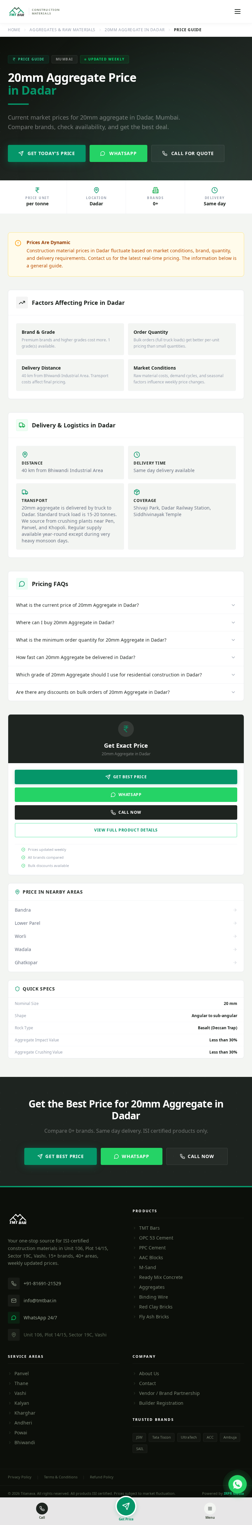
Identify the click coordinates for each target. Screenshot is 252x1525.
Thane (21, 1383)
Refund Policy (102, 1476)
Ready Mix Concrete (161, 1277)
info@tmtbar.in (40, 1300)
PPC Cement (152, 1247)
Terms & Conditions (60, 1476)
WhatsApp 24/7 (40, 1317)
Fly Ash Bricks (154, 1316)
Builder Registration (161, 1403)
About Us (149, 1373)
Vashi (20, 1393)
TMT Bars (149, 1228)
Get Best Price (130, 777)
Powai (20, 1432)
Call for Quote (192, 153)
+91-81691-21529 (42, 1283)
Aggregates (152, 1287)
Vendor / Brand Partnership (169, 1393)
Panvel (21, 1373)
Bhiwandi (24, 1442)
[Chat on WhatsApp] (237, 1484)
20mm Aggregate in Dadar (135, 30)
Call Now (129, 812)
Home (14, 30)
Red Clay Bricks (156, 1307)
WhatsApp (123, 153)
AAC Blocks (151, 1257)
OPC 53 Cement (156, 1238)
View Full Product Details (126, 830)
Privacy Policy (20, 1476)
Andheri (23, 1423)
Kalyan (21, 1403)
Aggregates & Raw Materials (62, 30)
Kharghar (24, 1413)
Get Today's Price (51, 153)
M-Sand (147, 1267)
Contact (147, 1383)
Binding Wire (153, 1297)
